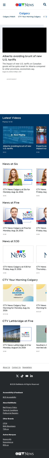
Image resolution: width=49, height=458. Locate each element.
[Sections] (4, 4)
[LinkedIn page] (31, 375)
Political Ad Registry (10, 413)
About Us (6, 367)
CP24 (5, 423)
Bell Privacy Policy (10, 407)
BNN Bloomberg (9, 426)
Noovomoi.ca (8, 442)
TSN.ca (6, 429)
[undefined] (18, 139)
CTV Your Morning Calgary (29, 17)
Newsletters (27, 367)
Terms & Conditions (10, 410)
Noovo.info (7, 439)
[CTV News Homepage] (25, 4)
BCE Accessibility (9, 397)
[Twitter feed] (17, 375)
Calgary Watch (9, 17)
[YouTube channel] (26, 375)
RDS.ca (6, 445)
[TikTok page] (22, 375)
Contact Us (16, 367)
